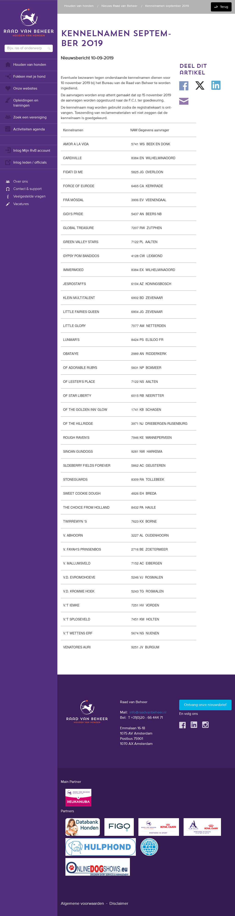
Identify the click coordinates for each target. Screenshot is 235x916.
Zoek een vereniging (30, 117)
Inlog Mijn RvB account (31, 151)
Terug (224, 6)
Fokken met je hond (29, 77)
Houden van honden (29, 65)
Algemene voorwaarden (82, 904)
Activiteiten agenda (29, 129)
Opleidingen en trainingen (25, 103)
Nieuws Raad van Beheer (119, 6)
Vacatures (21, 204)
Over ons (20, 182)
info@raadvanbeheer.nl (147, 712)
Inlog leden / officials (30, 163)
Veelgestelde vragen (29, 196)
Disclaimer (118, 904)
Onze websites (25, 89)
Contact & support (27, 189)
